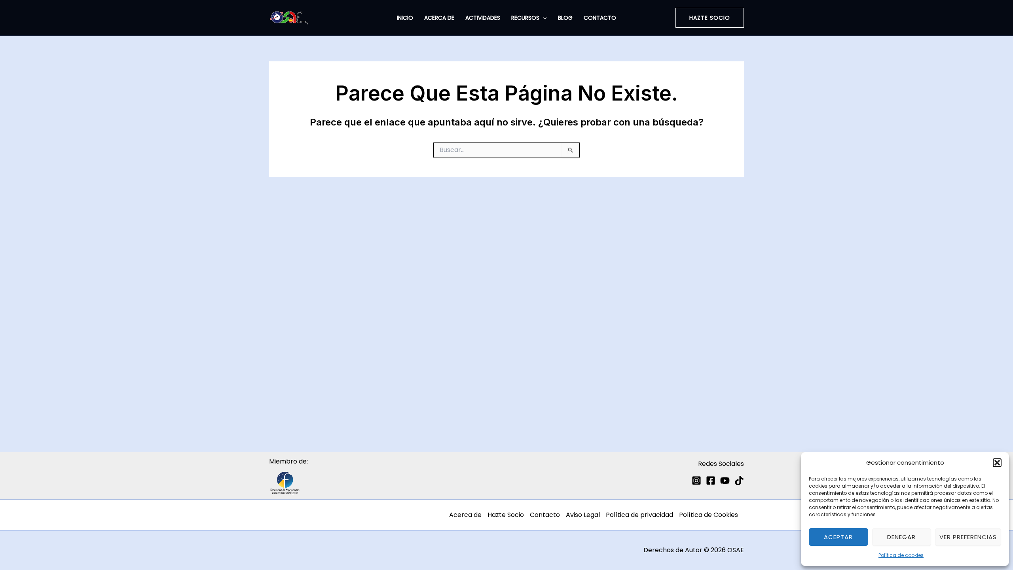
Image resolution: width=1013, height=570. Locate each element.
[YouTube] (725, 480)
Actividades (482, 18)
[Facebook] (710, 480)
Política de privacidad (639, 514)
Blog (565, 18)
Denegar (901, 537)
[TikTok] (739, 480)
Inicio (405, 18)
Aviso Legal (583, 514)
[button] (997, 463)
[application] (542, 18)
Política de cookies (901, 555)
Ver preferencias (968, 537)
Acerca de (439, 18)
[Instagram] (696, 480)
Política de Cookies (708, 514)
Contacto (600, 18)
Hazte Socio (506, 514)
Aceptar (838, 537)
